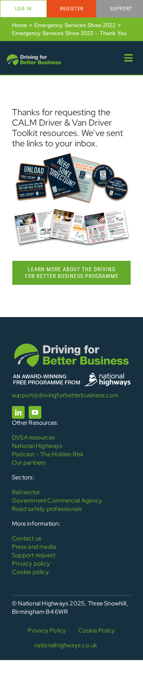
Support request (33, 555)
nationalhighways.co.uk (65, 645)
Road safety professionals (47, 509)
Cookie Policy (96, 631)
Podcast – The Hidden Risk (48, 454)
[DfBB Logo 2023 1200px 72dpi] (34, 56)
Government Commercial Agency (57, 501)
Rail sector (26, 492)
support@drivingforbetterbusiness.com (65, 395)
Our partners (29, 463)
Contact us (26, 538)
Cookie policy (30, 572)
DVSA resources (33, 438)
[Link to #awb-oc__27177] (128, 58)
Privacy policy (31, 564)
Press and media (34, 547)
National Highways (37, 446)
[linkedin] (18, 412)
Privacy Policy (47, 631)
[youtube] (35, 412)
